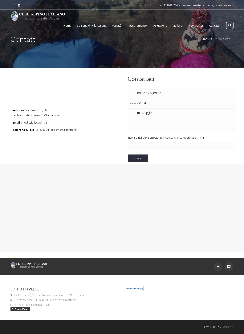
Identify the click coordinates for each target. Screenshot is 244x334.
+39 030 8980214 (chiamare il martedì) (180, 5)
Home (207, 39)
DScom (228, 327)
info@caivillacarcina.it (220, 5)
